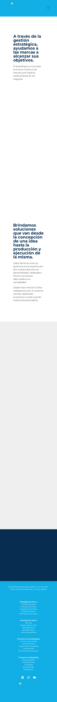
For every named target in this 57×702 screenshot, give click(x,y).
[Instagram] (28, 677)
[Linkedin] (22, 677)
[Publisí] (24, 8)
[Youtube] (34, 677)
